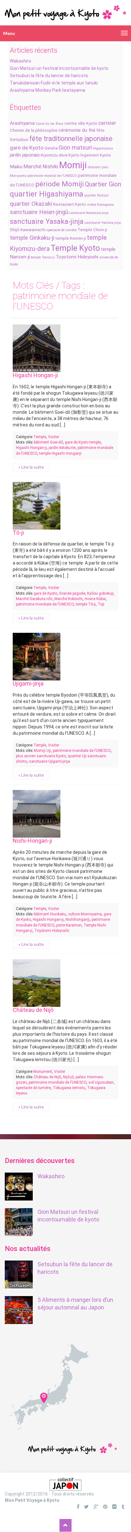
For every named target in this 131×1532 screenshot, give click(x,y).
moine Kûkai (95, 599)
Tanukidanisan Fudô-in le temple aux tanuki (54, 82)
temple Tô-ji (86, 604)
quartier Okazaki (31, 203)
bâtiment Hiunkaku (50, 914)
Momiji (73, 165)
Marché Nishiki (41, 166)
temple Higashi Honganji (60, 453)
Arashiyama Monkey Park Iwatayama (47, 90)
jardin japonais (25, 155)
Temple (39, 437)
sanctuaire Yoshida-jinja (103, 223)
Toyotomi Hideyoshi (77, 257)
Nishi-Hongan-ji (32, 840)
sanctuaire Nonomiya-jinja (88, 213)
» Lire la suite (31, 467)
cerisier (107, 123)
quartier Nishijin (96, 195)
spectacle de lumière (61, 230)
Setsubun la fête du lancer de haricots (49, 75)
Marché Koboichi (68, 599)
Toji (101, 604)
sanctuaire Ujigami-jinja (49, 761)
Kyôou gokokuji (100, 593)
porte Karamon (69, 925)
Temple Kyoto (75, 248)
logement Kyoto (95, 155)
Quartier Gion (103, 184)
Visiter (53, 437)
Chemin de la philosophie (34, 130)
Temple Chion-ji (92, 229)
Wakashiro (20, 61)
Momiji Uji (42, 750)
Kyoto (73, 155)
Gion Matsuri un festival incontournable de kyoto (59, 68)
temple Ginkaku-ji (32, 237)
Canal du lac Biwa (49, 124)
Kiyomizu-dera (54, 155)
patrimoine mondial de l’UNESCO (52, 176)
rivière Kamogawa (100, 205)
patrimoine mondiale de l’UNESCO (45, 604)
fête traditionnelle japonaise (71, 139)
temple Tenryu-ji (43, 257)
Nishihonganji (78, 919)
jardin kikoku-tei (62, 447)
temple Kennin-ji (70, 238)
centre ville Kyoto (80, 123)
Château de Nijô (33, 1010)
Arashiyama (22, 123)
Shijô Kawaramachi (27, 229)
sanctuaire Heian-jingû (39, 212)
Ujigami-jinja (28, 683)
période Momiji (59, 184)
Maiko (16, 167)
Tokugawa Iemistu (69, 1088)
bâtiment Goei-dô (48, 442)
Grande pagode (72, 593)
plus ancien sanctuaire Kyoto (41, 756)
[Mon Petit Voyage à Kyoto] (65, 9)
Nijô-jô (68, 1077)
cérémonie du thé (77, 130)
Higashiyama (103, 148)
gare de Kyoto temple (83, 442)
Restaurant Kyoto (69, 204)
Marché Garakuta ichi (34, 599)
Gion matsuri (75, 147)
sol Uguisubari (101, 1082)
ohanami (94, 167)
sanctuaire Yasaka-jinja (47, 221)
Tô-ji (18, 532)
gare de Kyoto (27, 147)
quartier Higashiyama (46, 194)
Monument (42, 1071)
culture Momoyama (85, 914)
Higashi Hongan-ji (35, 375)
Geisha (51, 148)
